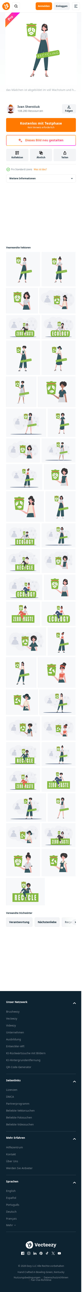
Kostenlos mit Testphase (41, 125)
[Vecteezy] (6, 6)
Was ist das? (40, 169)
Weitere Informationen (22, 178)
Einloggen (62, 6)
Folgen (69, 110)
